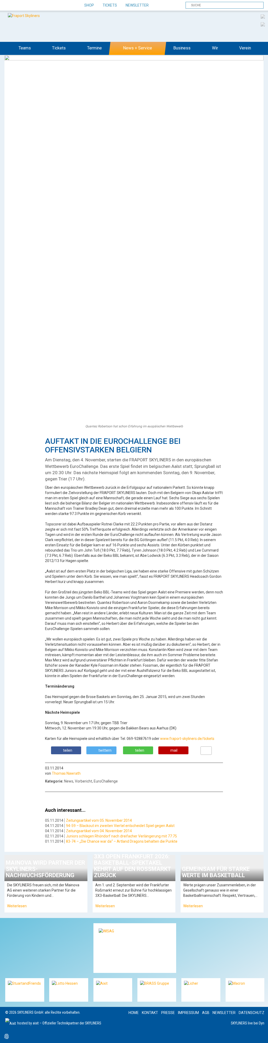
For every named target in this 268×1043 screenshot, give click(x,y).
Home (134, 1013)
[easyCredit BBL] (263, 16)
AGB (205, 1013)
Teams (25, 48)
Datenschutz (251, 1013)
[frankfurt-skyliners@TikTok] (19, 5)
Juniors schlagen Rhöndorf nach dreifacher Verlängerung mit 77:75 (121, 836)
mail (173, 750)
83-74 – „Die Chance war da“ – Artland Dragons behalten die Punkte (121, 841)
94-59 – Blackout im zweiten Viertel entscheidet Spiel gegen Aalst (120, 826)
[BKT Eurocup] (263, 24)
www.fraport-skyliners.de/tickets (187, 738)
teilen (67, 750)
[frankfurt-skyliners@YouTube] (37, 5)
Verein (245, 48)
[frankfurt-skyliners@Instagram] (28, 5)
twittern (104, 750)
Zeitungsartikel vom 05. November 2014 (99, 820)
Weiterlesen (17, 906)
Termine (94, 48)
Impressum (188, 1013)
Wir (215, 48)
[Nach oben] (259, 1034)
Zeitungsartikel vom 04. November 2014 (99, 831)
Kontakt (150, 1013)
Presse (168, 1013)
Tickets (110, 5)
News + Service (137, 48)
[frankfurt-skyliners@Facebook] (9, 5)
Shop (89, 5)
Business (182, 48)
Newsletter (137, 5)
